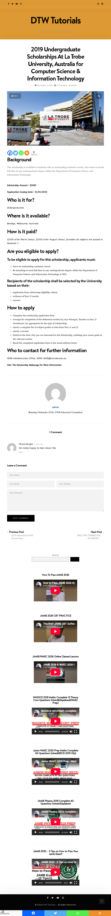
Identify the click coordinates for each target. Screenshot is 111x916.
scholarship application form (41, 315)
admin (73, 85)
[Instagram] (21, 4)
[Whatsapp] (21, 153)
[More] (26, 153)
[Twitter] (13, 4)
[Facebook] (9, 4)
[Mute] (71, 731)
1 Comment (61, 85)
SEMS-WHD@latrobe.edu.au (51, 358)
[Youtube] (17, 4)
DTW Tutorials (49, 905)
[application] (55, 721)
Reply (21, 452)
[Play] (35, 731)
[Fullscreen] (75, 731)
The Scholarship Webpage (26, 365)
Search (55, 555)
